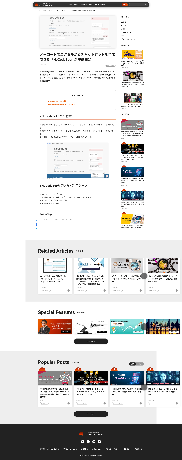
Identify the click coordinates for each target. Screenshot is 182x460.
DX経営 (123, 22)
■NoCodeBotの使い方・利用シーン (61, 105)
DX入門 (123, 25)
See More (91, 341)
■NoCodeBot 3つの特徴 (57, 101)
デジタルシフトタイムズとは (48, 449)
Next (144, 276)
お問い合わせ (96, 449)
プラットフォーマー (127, 39)
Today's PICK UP (110, 65)
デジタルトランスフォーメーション (63, 219)
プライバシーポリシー (112, 449)
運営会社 (83, 449)
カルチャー (124, 29)
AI (122, 36)
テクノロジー (125, 32)
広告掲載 (126, 449)
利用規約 (137, 449)
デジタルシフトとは (69, 449)
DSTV (124, 4)
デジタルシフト (46, 219)
